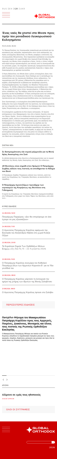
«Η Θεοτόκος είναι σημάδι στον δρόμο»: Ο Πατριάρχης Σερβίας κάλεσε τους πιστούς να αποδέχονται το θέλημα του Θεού (28, 168)
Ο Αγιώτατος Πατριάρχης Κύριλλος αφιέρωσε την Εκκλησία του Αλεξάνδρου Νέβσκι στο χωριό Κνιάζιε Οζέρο (26, 233)
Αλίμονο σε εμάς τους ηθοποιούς (21, 394)
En (10, 8)
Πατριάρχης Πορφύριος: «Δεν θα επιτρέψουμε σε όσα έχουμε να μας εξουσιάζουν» (26, 218)
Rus (4, 8)
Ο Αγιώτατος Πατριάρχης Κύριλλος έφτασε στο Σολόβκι (27, 292)
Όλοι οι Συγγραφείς (18, 409)
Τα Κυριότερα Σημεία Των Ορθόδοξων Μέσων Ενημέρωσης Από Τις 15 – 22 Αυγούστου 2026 (24, 247)
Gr (16, 8)
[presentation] (3, 379)
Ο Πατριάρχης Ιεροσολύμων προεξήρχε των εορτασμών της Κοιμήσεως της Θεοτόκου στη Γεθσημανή (23, 187)
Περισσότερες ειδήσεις (20, 304)
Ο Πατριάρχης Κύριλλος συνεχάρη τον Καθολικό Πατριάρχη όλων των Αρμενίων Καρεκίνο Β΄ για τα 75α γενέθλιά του (27, 265)
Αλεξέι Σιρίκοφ (8, 399)
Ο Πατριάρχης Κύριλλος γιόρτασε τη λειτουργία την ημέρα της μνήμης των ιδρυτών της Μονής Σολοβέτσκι (27, 280)
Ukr (22, 8)
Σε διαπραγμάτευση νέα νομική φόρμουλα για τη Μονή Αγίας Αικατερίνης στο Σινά (28, 153)
